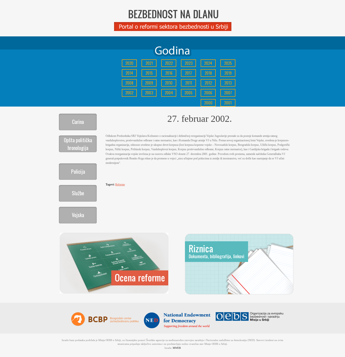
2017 (188, 73)
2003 (149, 93)
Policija (78, 171)
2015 (149, 73)
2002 (129, 93)
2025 (228, 63)
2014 (129, 73)
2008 (129, 83)
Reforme (120, 184)
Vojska (78, 215)
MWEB (177, 347)
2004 (169, 93)
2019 (228, 73)
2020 (129, 63)
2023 (188, 63)
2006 (208, 93)
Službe (78, 193)
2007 (228, 93)
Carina (78, 121)
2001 (228, 103)
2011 (188, 83)
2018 (208, 73)
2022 (169, 63)
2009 (149, 83)
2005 (188, 93)
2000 (208, 103)
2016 (168, 73)
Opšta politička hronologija (78, 143)
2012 (208, 83)
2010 (168, 83)
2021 (149, 63)
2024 (208, 63)
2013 (228, 83)
